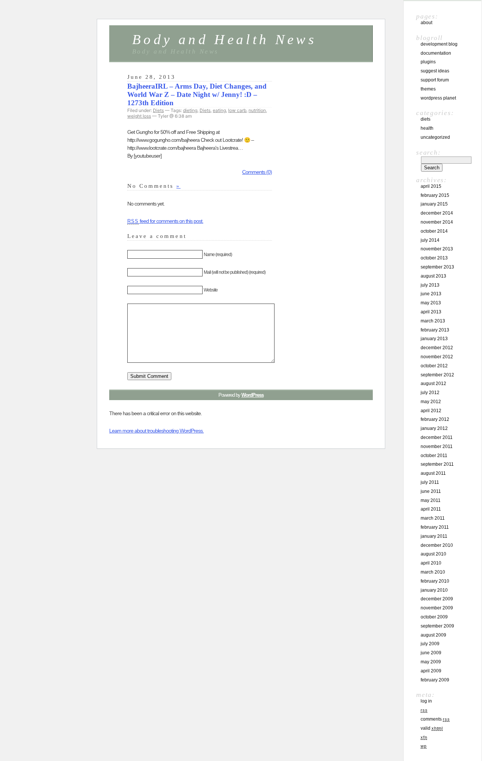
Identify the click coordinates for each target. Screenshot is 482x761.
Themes (428, 89)
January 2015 (434, 204)
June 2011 (431, 491)
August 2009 (433, 635)
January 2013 (434, 338)
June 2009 (431, 652)
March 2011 (433, 518)
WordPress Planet (438, 98)
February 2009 (435, 680)
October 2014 (434, 231)
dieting (190, 110)
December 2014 (437, 213)
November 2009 (437, 608)
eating (219, 110)
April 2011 (431, 509)
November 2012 (437, 356)
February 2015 (435, 195)
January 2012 (434, 428)
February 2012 (435, 419)
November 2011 (437, 446)
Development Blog (439, 44)
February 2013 (435, 330)
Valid (432, 728)
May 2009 (431, 661)
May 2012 (431, 401)
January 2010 (434, 590)
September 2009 (437, 626)
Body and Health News (224, 39)
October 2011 (434, 455)
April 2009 (431, 671)
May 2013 (431, 302)
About (426, 22)
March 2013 (433, 321)
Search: (428, 152)
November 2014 (437, 222)
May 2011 (431, 500)
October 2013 (434, 258)
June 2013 (431, 293)
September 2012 (437, 374)
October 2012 (434, 365)
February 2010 (435, 581)
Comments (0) (257, 172)
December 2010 (437, 545)
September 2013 (437, 267)
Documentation (436, 53)
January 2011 (434, 536)
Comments (435, 719)
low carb (237, 110)
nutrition (257, 110)
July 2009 (430, 643)
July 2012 (430, 392)
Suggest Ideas (435, 71)
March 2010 (433, 572)
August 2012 (433, 383)
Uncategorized (435, 137)
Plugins (428, 61)
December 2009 (437, 598)
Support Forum (435, 80)
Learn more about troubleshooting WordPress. (156, 431)
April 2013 (431, 312)
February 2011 (435, 527)
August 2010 (433, 554)
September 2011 (437, 464)
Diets (158, 110)
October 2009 (434, 617)
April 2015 (431, 186)
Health (427, 128)
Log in (426, 701)
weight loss (139, 116)
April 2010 (431, 563)
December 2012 (437, 347)
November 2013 (437, 249)
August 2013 (433, 276)
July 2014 (430, 240)
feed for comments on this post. (165, 221)
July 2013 (430, 285)
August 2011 (433, 473)
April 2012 (431, 410)
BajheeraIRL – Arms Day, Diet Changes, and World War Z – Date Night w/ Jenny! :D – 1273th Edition (197, 94)
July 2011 (430, 482)
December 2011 (437, 437)
